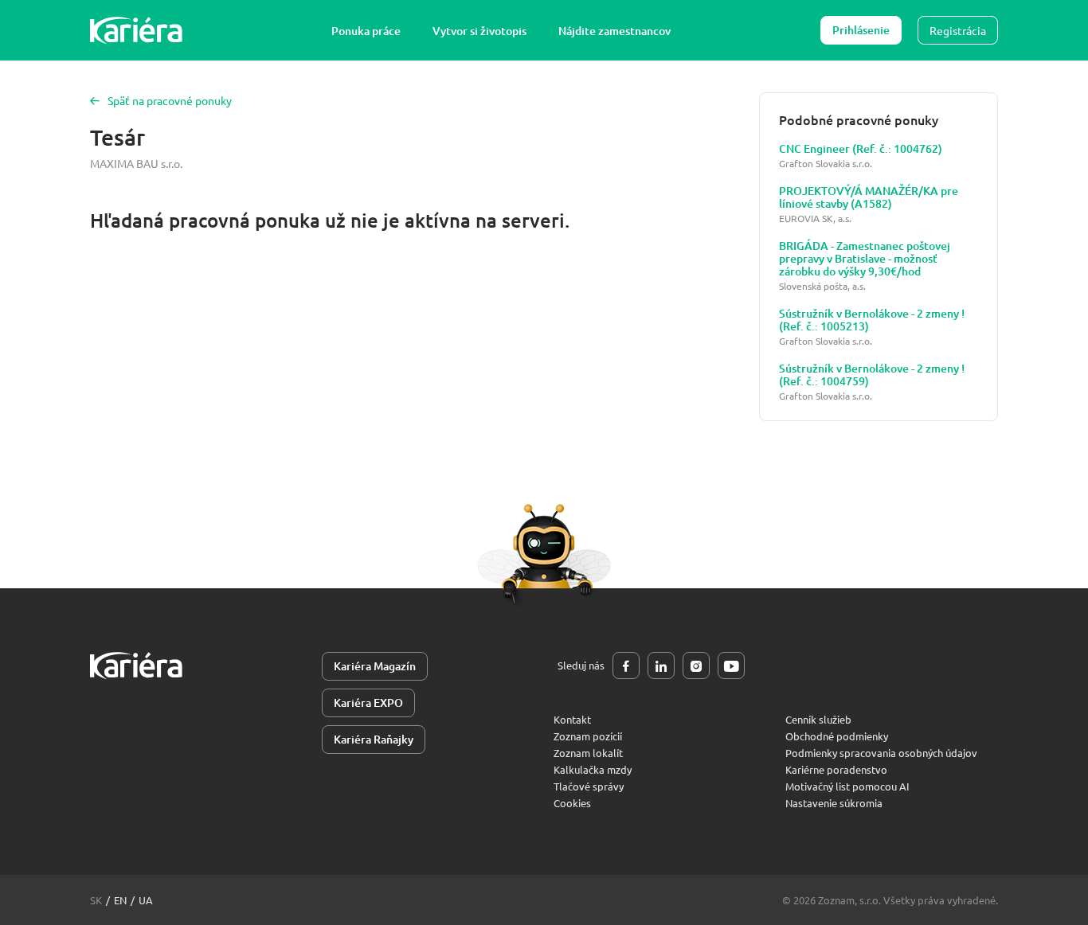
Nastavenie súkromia (834, 803)
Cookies (572, 803)
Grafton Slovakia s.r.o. (825, 163)
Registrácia (957, 30)
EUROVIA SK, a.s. (815, 218)
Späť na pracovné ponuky (170, 100)
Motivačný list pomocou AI (847, 786)
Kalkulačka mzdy (593, 769)
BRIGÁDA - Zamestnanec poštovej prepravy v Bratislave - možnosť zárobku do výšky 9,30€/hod (864, 259)
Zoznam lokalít (588, 752)
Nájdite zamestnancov (614, 30)
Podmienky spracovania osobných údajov (881, 752)
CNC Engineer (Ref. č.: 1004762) (860, 148)
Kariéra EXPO (368, 702)
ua (146, 900)
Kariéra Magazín (375, 665)
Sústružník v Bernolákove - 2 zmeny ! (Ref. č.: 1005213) (872, 320)
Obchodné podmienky (836, 736)
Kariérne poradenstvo (836, 769)
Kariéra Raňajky (373, 739)
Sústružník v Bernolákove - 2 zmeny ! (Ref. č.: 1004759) (872, 375)
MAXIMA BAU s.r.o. (136, 163)
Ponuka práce (366, 30)
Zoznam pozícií (588, 736)
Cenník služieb (818, 719)
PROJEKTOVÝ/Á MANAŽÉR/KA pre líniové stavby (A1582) (868, 197)
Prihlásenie (861, 29)
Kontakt (572, 719)
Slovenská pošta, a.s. (822, 286)
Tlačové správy (589, 786)
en (120, 900)
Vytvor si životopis (479, 30)
